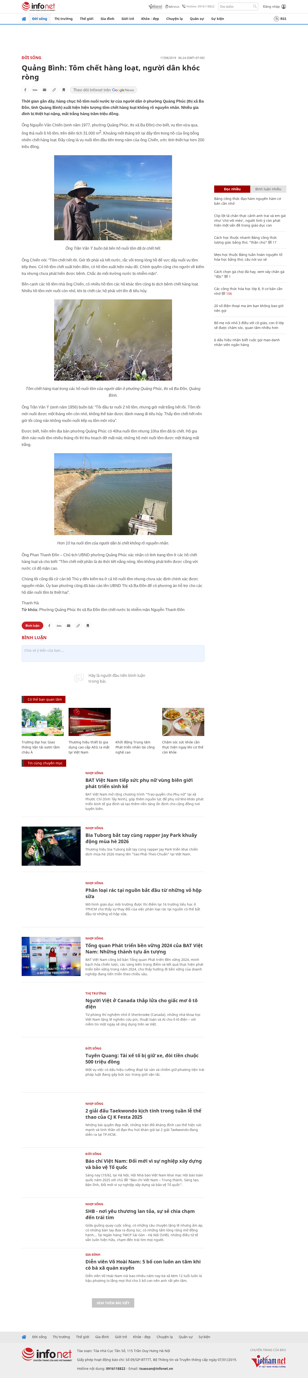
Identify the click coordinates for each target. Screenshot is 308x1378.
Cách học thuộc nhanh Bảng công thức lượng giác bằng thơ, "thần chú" (245, 240)
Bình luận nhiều (268, 189)
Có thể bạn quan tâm (45, 699)
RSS (283, 18)
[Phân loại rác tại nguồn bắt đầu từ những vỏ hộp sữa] (51, 901)
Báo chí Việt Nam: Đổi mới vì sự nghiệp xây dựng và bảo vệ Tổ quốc (143, 1164)
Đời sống (39, 18)
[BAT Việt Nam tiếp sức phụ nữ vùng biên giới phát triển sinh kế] (51, 791)
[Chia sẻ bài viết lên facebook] (25, 89)
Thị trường (63, 18)
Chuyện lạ (174, 18)
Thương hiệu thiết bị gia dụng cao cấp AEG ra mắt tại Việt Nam (89, 747)
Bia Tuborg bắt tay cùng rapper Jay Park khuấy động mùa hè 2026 (141, 838)
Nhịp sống (94, 773)
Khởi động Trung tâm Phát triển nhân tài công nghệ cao (135, 747)
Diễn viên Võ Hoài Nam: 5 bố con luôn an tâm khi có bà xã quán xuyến (143, 1264)
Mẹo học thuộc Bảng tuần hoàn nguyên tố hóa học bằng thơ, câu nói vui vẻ (248, 257)
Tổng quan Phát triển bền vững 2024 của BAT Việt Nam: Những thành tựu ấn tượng (144, 948)
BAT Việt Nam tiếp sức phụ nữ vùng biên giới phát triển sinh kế (139, 783)
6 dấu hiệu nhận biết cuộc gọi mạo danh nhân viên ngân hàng (247, 342)
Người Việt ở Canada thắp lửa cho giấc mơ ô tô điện (141, 1003)
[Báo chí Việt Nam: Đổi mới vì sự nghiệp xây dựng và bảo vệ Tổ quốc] (51, 1172)
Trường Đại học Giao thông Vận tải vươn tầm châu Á (41, 747)
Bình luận (32, 626)
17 (274, 242)
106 (228, 293)
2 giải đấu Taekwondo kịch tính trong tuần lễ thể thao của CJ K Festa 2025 (143, 1113)
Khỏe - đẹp (150, 18)
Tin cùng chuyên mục (45, 763)
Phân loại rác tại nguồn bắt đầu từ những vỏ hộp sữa (143, 893)
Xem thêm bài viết (113, 1303)
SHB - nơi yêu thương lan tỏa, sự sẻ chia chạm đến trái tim (140, 1214)
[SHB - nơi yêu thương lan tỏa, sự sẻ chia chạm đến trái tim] (51, 1222)
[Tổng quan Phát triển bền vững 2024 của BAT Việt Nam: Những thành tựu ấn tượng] (51, 956)
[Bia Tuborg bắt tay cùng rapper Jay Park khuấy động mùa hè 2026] (51, 846)
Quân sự (197, 18)
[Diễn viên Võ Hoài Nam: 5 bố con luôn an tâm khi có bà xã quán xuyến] (51, 1272)
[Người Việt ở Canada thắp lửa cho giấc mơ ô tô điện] (51, 1011)
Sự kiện (217, 18)
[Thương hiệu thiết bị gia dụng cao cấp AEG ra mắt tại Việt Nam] (90, 722)
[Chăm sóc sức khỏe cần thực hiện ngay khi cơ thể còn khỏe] (183, 722)
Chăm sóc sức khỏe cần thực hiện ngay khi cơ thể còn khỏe (182, 747)
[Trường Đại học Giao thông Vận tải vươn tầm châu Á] (43, 722)
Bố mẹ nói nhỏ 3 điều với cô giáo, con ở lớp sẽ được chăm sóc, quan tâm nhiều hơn (249, 325)
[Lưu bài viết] (63, 89)
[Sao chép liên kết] (54, 89)
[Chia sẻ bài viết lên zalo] (34, 89)
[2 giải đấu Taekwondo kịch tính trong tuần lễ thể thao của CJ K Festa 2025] (51, 1121)
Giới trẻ (128, 18)
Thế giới (86, 18)
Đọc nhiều (232, 189)
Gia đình (107, 18)
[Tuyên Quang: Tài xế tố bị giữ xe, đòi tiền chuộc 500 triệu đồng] (51, 1066)
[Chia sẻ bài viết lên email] (44, 89)
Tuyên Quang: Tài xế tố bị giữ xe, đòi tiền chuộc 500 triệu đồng (142, 1058)
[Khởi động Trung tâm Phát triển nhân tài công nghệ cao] (137, 722)
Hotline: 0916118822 (200, 6)
